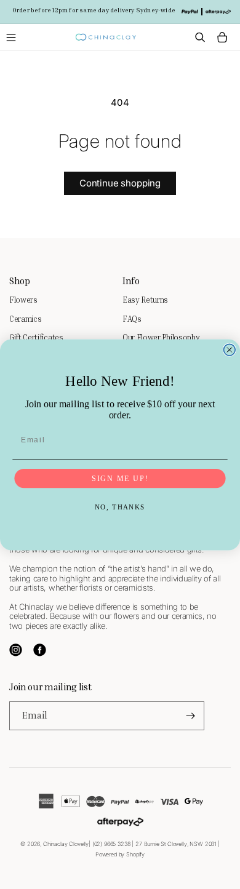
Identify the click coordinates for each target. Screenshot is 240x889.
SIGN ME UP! (120, 478)
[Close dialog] (229, 350)
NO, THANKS (120, 507)
